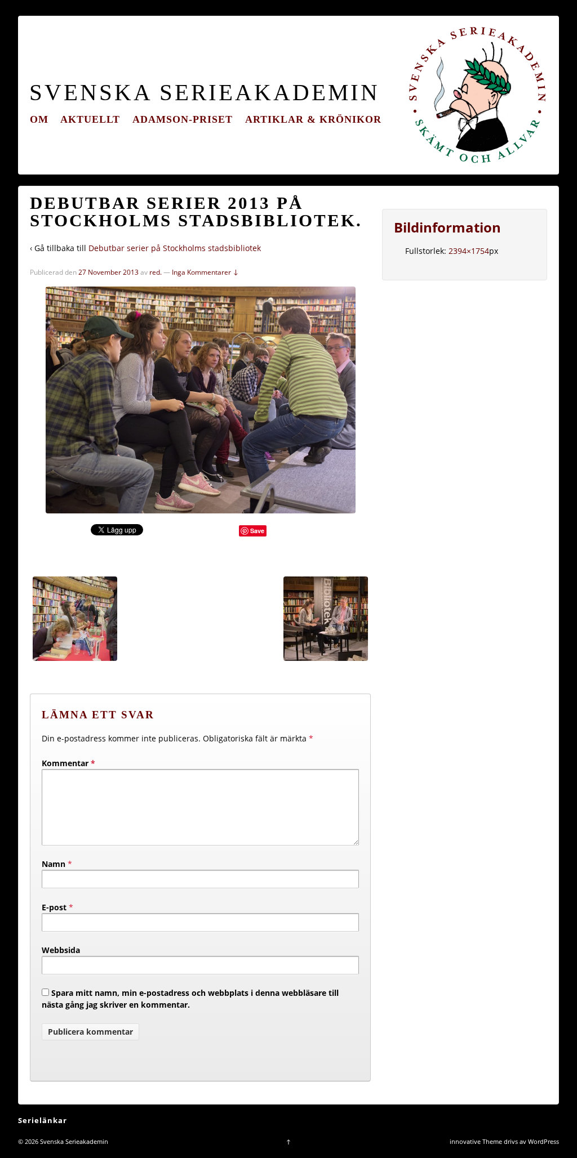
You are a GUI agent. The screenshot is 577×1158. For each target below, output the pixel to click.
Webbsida (61, 950)
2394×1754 (469, 250)
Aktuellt (90, 119)
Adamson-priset (182, 119)
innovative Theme (476, 1141)
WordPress (543, 1141)
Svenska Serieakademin (204, 92)
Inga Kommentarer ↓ (205, 272)
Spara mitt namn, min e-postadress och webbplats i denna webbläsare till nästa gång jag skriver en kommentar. (190, 998)
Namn (53, 864)
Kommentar (68, 763)
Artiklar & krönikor (313, 119)
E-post (54, 907)
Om (39, 119)
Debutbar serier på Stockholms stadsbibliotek (174, 248)
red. (155, 272)
